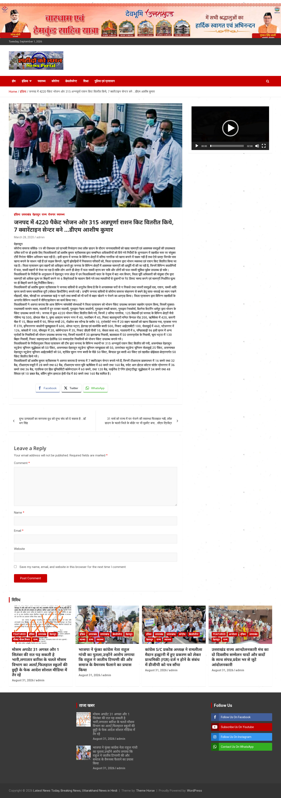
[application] (230, 128)
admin (40, 237)
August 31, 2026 (23, 680)
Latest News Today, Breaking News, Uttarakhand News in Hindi (75, 790)
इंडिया (25, 81)
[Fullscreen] (264, 146)
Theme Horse (145, 790)
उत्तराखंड (26, 214)
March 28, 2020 (24, 237)
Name (19, 512)
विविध (16, 599)
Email (18, 531)
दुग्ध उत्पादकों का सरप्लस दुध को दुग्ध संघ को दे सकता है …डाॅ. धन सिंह (52, 421)
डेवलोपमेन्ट (71, 81)
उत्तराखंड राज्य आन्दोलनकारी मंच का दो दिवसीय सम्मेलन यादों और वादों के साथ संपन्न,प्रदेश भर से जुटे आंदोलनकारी (240, 657)
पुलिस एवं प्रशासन (105, 81)
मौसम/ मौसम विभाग (21, 639)
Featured (19, 634)
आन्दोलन (233, 634)
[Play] (197, 146)
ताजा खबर (87, 705)
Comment (22, 463)
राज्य (44, 214)
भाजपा (82, 639)
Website (19, 549)
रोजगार (51, 214)
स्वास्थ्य (41, 81)
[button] (230, 128)
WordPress (194, 790)
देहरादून (36, 214)
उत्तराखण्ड (104, 634)
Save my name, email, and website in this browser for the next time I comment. (73, 567)
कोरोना (55, 81)
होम (14, 81)
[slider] (227, 146)
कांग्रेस (182, 634)
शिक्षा (85, 81)
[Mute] (257, 146)
